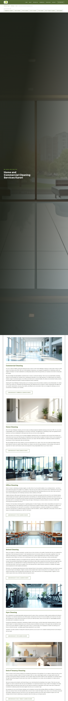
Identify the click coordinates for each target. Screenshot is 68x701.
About (30, 2)
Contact (54, 2)
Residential (35, 2)
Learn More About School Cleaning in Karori (18, 577)
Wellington (12, 5)
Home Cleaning (17, 10)
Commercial (41, 2)
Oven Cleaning (59, 10)
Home (26, 2)
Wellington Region (7, 5)
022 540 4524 (60, 2)
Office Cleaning (25, 10)
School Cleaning (33, 10)
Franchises (48, 2)
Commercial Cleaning (8, 10)
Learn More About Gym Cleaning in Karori (17, 636)
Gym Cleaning (40, 10)
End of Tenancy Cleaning (50, 10)
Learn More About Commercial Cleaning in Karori (19, 392)
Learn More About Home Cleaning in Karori (17, 450)
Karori (17, 5)
